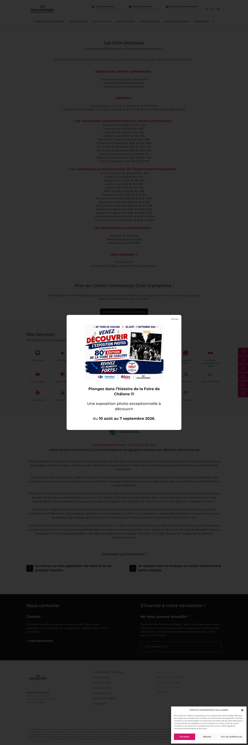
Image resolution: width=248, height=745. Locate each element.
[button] (242, 710)
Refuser (207, 736)
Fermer (175, 319)
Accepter (184, 736)
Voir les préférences (231, 736)
